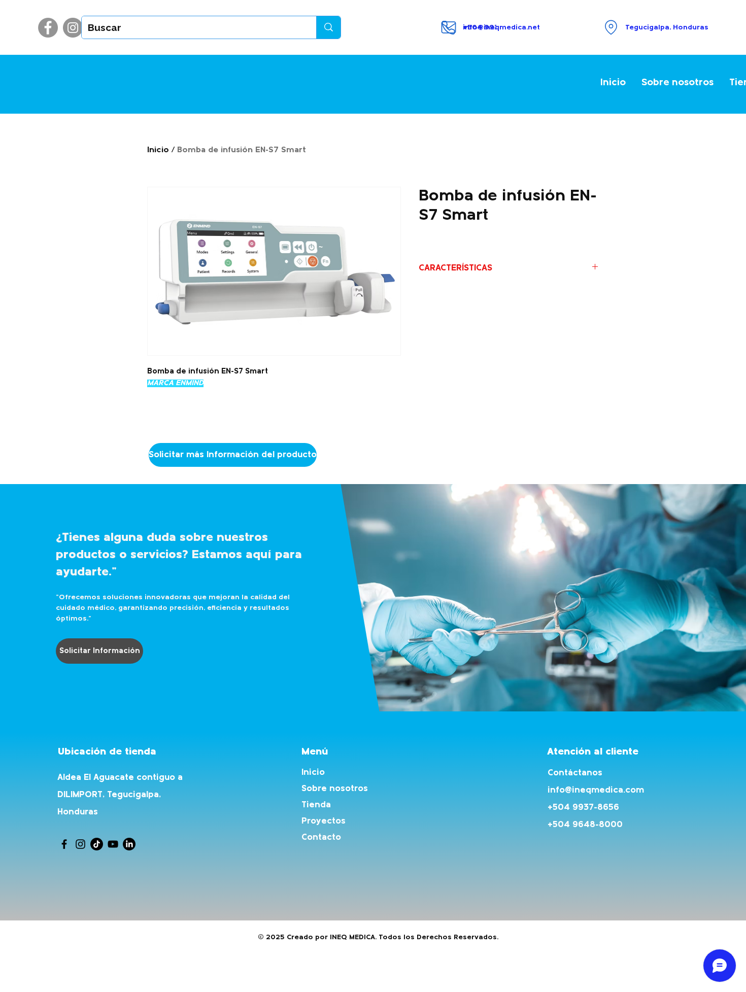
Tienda (316, 805)
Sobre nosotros (334, 788)
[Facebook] (48, 28)
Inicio (158, 150)
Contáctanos (575, 773)
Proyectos (323, 821)
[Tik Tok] (96, 844)
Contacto (321, 837)
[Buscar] (328, 27)
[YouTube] (113, 844)
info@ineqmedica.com (596, 790)
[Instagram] (73, 28)
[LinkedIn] (129, 844)
